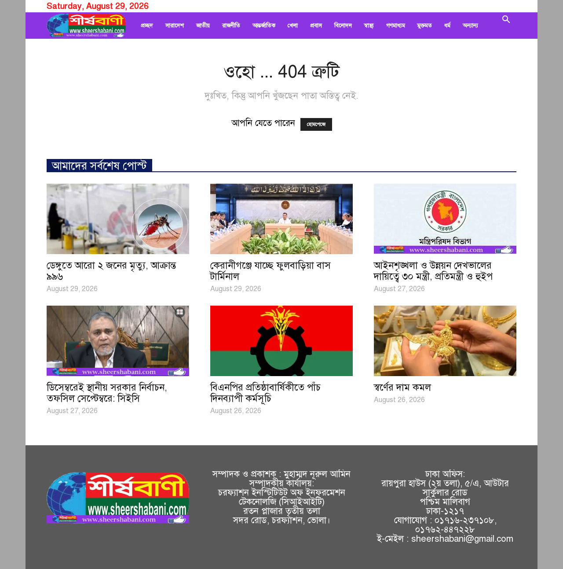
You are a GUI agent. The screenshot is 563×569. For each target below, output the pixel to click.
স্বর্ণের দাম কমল (402, 387)
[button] (505, 25)
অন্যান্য (470, 25)
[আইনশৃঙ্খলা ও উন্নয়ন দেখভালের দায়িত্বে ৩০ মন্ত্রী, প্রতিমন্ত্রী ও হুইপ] (445, 219)
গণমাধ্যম (395, 25)
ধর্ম (447, 25)
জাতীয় (203, 25)
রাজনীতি (231, 25)
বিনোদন (343, 25)
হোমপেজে (316, 124)
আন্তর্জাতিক (263, 25)
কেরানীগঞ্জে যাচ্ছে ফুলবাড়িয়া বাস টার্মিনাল (270, 270)
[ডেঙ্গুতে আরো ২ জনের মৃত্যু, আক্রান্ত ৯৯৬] (118, 219)
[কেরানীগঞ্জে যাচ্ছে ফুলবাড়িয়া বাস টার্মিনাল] (281, 219)
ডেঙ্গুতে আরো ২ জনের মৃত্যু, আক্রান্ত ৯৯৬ (111, 270)
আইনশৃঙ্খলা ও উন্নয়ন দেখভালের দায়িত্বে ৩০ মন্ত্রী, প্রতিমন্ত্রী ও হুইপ (433, 270)
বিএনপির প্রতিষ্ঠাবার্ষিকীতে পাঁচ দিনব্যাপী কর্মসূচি (265, 392)
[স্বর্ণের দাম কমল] (445, 341)
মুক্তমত (424, 25)
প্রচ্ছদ (147, 25)
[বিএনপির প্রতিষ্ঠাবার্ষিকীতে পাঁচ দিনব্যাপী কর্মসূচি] (281, 341)
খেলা (293, 25)
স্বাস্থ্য (369, 25)
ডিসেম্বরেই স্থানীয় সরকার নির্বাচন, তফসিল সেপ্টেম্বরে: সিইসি (107, 392)
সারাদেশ (174, 25)
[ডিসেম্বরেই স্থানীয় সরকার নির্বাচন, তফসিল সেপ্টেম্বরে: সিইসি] (118, 341)
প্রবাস (316, 25)
